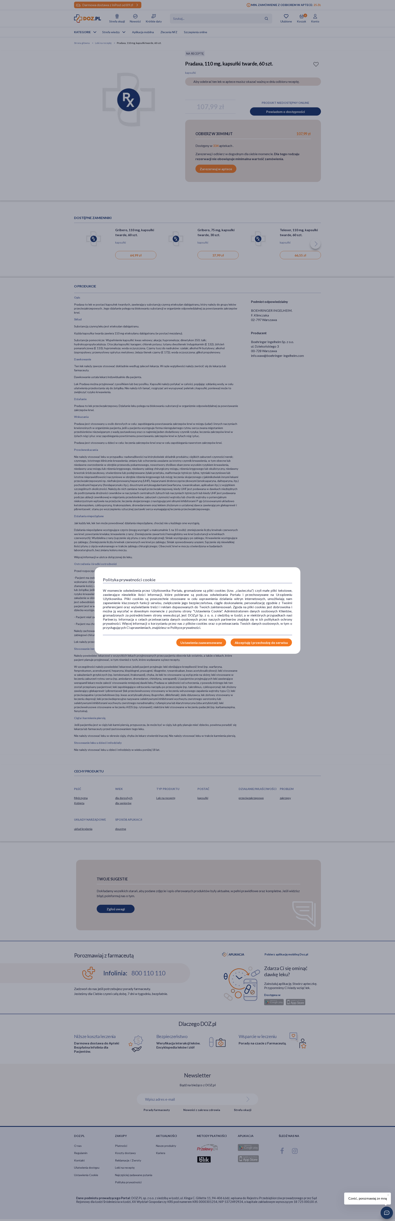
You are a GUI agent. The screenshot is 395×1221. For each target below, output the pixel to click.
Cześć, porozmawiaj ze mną (367, 1198)
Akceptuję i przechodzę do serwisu (261, 642)
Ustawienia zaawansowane (201, 642)
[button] (387, 1213)
